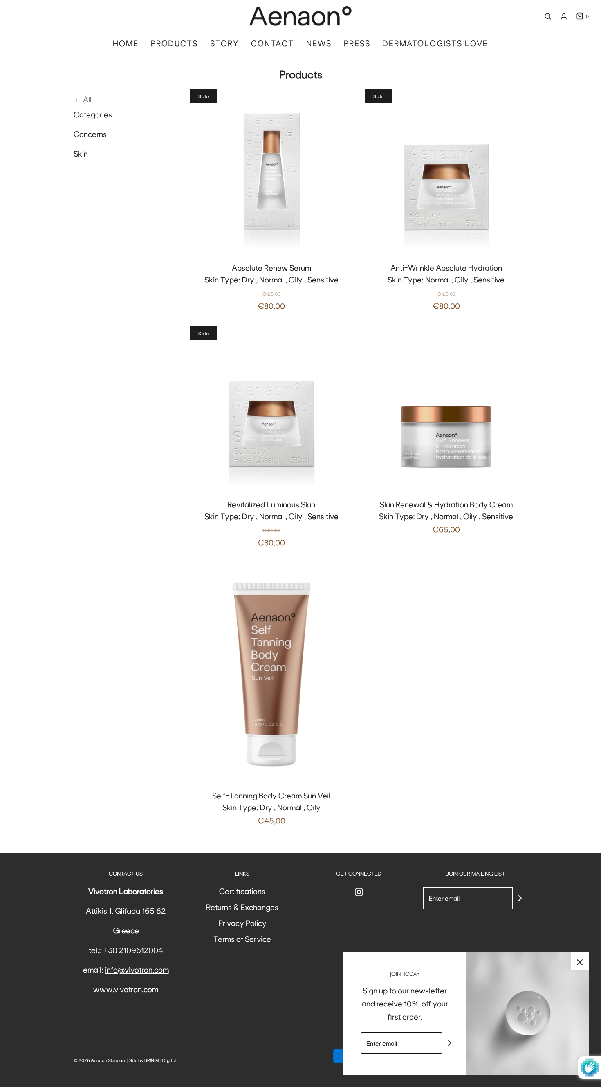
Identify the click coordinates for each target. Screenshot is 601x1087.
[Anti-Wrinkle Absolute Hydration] (446, 170)
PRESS (357, 43)
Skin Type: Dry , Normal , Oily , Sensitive (271, 286)
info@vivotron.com (137, 969)
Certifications (242, 891)
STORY (224, 43)
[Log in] (564, 16)
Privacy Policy (242, 923)
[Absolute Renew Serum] (271, 170)
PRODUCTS (174, 43)
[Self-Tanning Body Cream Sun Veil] (271, 671)
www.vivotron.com (125, 989)
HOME (126, 43)
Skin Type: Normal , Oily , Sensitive (446, 286)
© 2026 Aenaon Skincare (100, 1060)
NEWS (319, 43)
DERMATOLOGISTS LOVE (435, 43)
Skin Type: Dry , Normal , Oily (271, 807)
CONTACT (272, 43)
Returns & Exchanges (242, 907)
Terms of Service (242, 939)
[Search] (548, 16)
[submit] (520, 898)
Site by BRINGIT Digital (152, 1060)
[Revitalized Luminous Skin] (271, 407)
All (87, 99)
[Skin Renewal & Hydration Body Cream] (446, 407)
